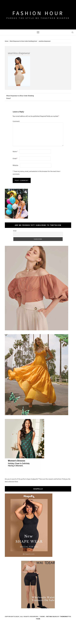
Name (15, 151)
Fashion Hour (38, 13)
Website (15, 165)
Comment (16, 121)
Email (15, 158)
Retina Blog (51, 616)
